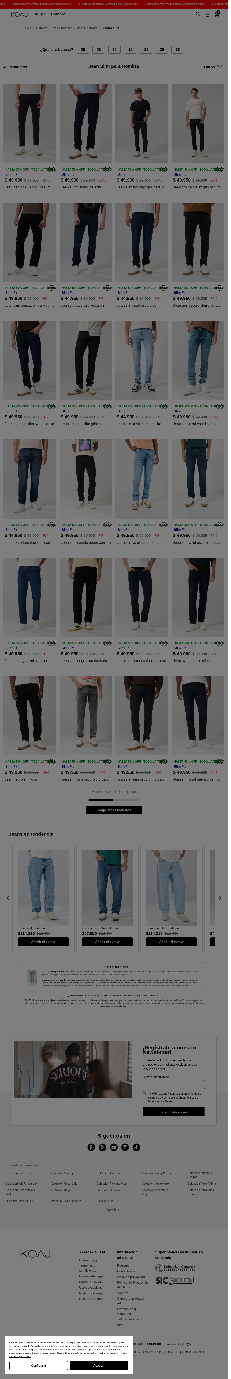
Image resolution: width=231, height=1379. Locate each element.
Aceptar (98, 1365)
